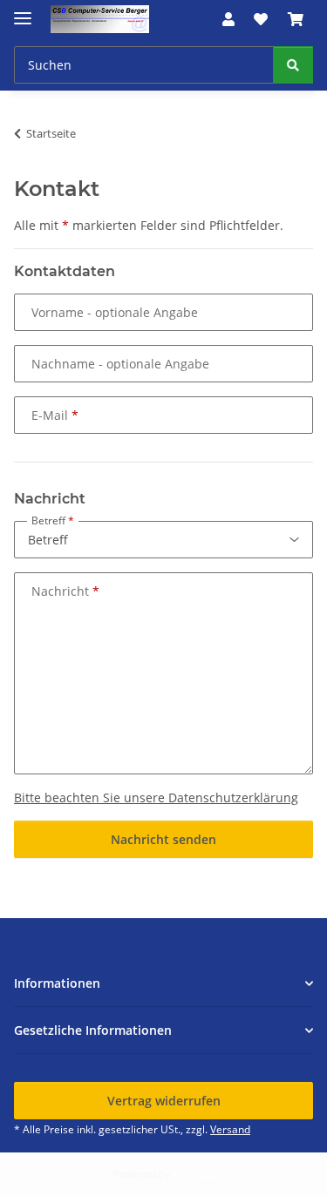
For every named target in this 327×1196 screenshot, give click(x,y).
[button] (228, 19)
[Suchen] (293, 65)
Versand (230, 1129)
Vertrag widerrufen (164, 1100)
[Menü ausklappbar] (22, 11)
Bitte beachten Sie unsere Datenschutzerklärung (156, 797)
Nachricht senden (163, 839)
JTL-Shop (194, 1173)
